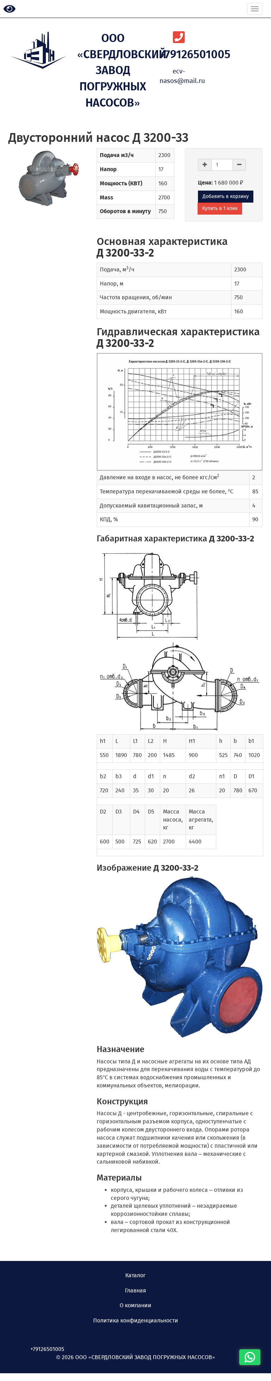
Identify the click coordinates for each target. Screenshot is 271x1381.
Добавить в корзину (226, 196)
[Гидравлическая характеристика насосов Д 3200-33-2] (180, 411)
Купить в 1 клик (219, 208)
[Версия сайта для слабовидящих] (10, 9)
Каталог (135, 1275)
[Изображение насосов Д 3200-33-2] (180, 957)
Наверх (12, 1368)
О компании (135, 1305)
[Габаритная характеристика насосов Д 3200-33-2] (180, 594)
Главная (135, 1290)
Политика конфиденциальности (135, 1320)
